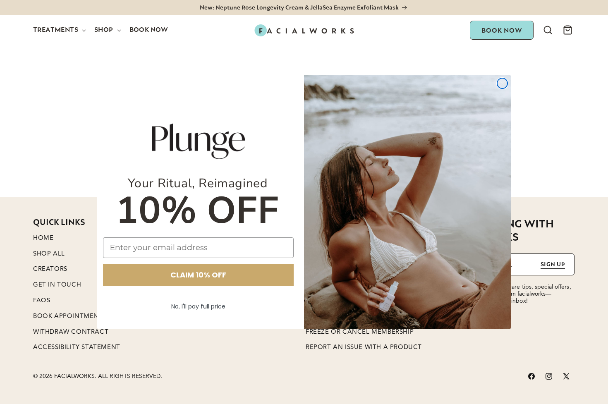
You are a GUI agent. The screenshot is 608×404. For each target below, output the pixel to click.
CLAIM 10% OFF (198, 275)
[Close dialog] (502, 83)
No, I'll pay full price (198, 306)
